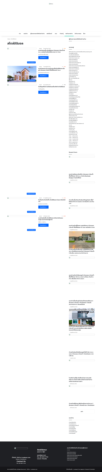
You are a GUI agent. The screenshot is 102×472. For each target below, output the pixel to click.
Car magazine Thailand (83, 469)
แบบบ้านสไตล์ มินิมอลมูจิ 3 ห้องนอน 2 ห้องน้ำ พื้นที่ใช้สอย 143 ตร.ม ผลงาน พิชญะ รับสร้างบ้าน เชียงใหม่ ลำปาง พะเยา (81, 277)
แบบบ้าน (25, 33)
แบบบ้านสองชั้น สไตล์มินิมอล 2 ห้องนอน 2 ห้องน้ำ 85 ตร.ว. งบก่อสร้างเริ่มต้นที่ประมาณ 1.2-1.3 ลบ (51, 51)
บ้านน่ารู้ (61, 33)
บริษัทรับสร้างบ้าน (72, 90)
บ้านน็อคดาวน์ (72, 92)
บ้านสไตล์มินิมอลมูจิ (73, 103)
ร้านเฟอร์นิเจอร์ (72, 122)
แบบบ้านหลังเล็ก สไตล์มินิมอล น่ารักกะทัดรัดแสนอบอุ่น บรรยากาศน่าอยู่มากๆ (50, 218)
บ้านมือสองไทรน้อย (73, 89)
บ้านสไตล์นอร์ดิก (72, 100)
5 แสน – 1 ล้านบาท (72, 140)
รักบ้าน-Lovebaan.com (23, 457)
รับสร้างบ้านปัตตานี (73, 75)
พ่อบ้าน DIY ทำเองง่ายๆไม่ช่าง (75, 117)
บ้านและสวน (71, 112)
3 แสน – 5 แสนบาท (73, 139)
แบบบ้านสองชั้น (72, 143)
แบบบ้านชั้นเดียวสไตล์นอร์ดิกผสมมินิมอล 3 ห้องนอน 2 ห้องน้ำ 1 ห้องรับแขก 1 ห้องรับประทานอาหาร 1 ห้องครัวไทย (81, 302)
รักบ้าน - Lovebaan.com (32, 469)
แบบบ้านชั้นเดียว (72, 133)
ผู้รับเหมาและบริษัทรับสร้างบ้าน (37, 33)
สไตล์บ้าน (71, 126)
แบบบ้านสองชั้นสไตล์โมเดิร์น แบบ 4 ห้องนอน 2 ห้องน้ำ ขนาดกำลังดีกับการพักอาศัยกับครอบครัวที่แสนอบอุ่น (81, 328)
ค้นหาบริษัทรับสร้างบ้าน (73, 56)
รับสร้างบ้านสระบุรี (73, 61)
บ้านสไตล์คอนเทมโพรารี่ (74, 97)
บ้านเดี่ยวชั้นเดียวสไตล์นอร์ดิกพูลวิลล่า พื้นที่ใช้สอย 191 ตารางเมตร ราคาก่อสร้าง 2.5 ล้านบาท (81, 201)
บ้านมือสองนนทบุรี (73, 84)
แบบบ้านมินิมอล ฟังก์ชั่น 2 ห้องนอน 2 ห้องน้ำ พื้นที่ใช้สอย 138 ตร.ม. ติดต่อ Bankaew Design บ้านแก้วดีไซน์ (81, 176)
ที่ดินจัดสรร (71, 81)
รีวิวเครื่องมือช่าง (72, 119)
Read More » (43, 57)
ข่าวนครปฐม (92, 469)
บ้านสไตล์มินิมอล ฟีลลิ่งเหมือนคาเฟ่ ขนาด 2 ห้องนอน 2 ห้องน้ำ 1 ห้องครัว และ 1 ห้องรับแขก (81, 404)
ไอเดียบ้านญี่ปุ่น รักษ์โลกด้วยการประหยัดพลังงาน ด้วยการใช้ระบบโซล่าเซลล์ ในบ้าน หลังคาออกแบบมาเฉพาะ (80, 379)
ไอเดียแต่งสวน (72, 147)
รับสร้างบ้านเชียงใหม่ (73, 72)
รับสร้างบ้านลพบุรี (72, 59)
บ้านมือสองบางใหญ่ (73, 87)
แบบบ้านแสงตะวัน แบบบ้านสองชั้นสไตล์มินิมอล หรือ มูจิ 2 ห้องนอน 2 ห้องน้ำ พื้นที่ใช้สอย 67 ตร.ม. (51, 69)
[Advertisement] (51, 18)
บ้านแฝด (70, 111)
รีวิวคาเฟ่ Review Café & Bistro (75, 123)
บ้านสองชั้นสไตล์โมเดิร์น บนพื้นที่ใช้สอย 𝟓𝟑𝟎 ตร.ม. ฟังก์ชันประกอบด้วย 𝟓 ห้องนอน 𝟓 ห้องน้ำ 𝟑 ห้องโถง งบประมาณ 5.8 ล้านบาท (81, 251)
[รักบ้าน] (51, 4)
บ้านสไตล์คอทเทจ (72, 95)
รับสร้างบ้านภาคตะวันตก (72, 458)
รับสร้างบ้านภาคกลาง (73, 58)
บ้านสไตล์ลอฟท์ (72, 104)
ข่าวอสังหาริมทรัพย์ (73, 55)
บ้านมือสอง (71, 83)
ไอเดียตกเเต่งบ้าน (72, 145)
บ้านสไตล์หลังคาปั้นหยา (74, 106)
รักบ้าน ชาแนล (78, 33)
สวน (56, 33)
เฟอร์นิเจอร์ (49, 33)
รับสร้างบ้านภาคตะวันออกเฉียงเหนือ (76, 65)
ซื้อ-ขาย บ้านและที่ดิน (73, 78)
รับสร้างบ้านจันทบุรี (73, 64)
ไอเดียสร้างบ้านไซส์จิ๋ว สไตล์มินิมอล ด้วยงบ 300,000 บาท (51, 200)
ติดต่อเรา (18, 459)
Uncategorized (72, 53)
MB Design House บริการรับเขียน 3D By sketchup (79, 51)
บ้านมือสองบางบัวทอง (73, 86)
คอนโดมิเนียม (71, 76)
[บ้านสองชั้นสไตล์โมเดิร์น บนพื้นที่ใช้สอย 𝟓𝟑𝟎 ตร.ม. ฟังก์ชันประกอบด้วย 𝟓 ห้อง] (82, 240)
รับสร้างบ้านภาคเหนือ (73, 69)
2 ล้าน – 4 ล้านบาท (72, 137)
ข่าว (20, 33)
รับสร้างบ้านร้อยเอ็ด (73, 67)
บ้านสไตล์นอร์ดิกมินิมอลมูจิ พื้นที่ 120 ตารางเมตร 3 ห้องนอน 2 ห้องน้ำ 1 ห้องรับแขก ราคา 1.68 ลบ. (81, 354)
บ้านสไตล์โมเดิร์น (72, 108)
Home (8, 39)
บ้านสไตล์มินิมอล (72, 101)
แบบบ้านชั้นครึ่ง (72, 131)
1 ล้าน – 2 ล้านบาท (72, 136)
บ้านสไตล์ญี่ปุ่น (72, 98)
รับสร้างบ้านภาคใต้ (73, 73)
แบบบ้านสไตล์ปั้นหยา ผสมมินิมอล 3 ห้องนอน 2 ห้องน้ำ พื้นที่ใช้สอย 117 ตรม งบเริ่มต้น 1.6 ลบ (82, 226)
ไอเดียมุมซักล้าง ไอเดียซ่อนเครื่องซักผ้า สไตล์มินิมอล (51, 87)
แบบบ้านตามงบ (72, 134)
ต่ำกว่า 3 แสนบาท (72, 142)
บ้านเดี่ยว (71, 109)
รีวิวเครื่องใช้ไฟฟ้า (72, 120)
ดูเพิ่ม (82, 411)
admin (40, 48)
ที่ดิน (70, 80)
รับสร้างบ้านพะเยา (72, 70)
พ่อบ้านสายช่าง (69, 33)
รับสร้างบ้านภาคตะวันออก (74, 62)
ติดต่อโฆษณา (23, 459)
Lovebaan (75, 469)
